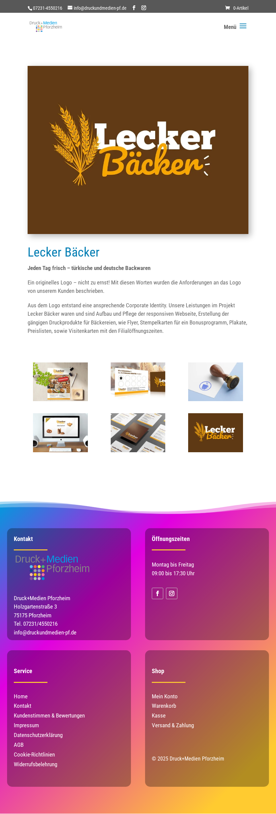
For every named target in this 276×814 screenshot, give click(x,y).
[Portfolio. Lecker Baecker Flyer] (60, 401)
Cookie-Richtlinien (34, 754)
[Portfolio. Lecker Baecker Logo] (215, 452)
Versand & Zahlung (173, 725)
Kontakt (22, 705)
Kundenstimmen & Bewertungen (49, 715)
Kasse (159, 715)
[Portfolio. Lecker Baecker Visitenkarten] (138, 452)
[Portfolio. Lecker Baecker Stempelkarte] (138, 401)
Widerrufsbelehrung (35, 764)
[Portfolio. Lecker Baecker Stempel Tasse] (215, 401)
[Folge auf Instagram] (171, 593)
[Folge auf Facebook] (157, 593)
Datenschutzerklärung (38, 735)
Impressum (26, 725)
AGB (19, 744)
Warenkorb (164, 705)
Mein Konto (165, 696)
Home (21, 696)
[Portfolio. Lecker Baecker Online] (60, 452)
